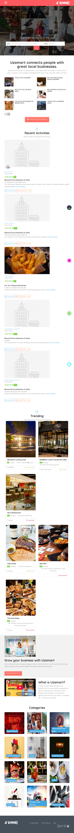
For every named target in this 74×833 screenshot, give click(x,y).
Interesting (10, 190)
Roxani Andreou (9, 223)
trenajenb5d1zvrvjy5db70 (12, 329)
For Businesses (34, 823)
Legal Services (57, 756)
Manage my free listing (13, 673)
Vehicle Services (58, 805)
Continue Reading (20, 186)
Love (29, 190)
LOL (20, 190)
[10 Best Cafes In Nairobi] (9, 81)
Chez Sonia (11, 563)
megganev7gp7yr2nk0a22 (12, 380)
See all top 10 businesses (38, 119)
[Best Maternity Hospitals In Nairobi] (41, 93)
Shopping (10, 805)
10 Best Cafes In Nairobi (23, 78)
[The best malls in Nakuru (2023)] (41, 105)
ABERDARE (11, 467)
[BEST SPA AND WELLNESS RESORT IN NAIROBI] (41, 81)
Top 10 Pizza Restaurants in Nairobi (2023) (24, 102)
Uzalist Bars (56, 568)
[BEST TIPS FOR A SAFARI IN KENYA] (9, 93)
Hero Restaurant (14, 513)
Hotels (31, 462)
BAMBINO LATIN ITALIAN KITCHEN (53, 460)
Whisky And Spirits (22, 623)
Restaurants (45, 465)
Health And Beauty (13, 756)
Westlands (48, 469)
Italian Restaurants (54, 465)
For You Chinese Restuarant (15, 285)
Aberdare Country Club (16, 460)
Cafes (54, 780)
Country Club (24, 462)
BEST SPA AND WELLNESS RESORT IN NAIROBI (55, 78)
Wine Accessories (22, 625)
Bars (30, 515)
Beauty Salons (12, 731)
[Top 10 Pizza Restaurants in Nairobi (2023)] (9, 105)
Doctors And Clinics (36, 731)
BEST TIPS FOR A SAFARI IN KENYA (23, 90)
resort (18, 462)
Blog (54, 823)
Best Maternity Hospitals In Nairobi (56, 90)
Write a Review (46, 823)
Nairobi (43, 469)
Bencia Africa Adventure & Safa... (18, 180)
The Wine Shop (13, 618)
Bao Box (43, 563)
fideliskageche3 (9, 276)
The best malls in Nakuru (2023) (55, 102)
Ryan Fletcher (9, 172)
